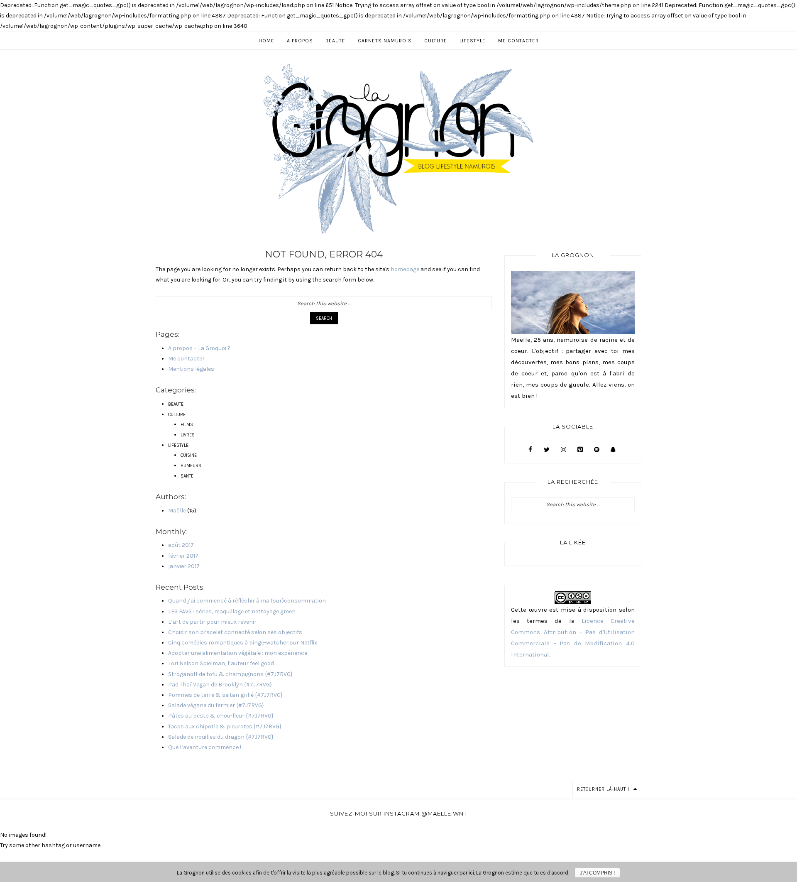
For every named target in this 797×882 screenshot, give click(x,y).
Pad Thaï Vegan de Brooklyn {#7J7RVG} (220, 684)
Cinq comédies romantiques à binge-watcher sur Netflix (242, 642)
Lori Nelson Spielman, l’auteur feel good (221, 663)
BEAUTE (175, 404)
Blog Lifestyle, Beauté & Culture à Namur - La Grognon (398, 148)
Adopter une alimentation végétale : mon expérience (237, 653)
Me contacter (186, 358)
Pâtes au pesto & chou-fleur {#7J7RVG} (221, 715)
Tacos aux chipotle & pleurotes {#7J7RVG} (224, 726)
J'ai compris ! (597, 873)
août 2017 (181, 545)
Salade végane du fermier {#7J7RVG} (216, 705)
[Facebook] (530, 450)
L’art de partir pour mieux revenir (212, 621)
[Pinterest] (580, 450)
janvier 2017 (184, 566)
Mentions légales (191, 368)
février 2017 (183, 555)
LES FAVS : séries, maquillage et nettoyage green (232, 611)
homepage (405, 269)
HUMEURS (191, 465)
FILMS (187, 424)
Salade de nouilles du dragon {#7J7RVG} (221, 736)
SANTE (187, 476)
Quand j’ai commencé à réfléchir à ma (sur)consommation (247, 600)
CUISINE (189, 455)
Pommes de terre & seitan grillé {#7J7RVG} (225, 694)
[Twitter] (547, 450)
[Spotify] (596, 450)
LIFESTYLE (178, 445)
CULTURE (177, 414)
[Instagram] (563, 450)
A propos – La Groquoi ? (199, 348)
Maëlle (177, 510)
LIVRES (188, 435)
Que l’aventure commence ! (204, 747)
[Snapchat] (613, 450)
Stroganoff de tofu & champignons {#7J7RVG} (230, 674)
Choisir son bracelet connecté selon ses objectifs (235, 632)
